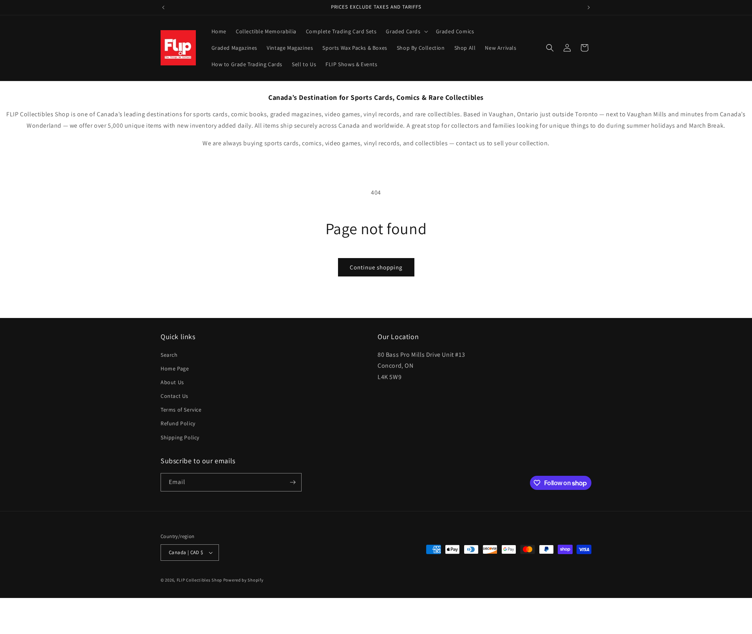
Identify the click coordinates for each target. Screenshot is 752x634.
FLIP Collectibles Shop (199, 580)
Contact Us (174, 395)
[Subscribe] (292, 482)
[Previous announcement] (163, 7)
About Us (172, 382)
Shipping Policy (180, 437)
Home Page (175, 368)
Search (169, 354)
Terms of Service (181, 409)
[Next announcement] (588, 7)
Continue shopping (376, 267)
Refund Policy (178, 423)
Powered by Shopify (243, 580)
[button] (406, 31)
